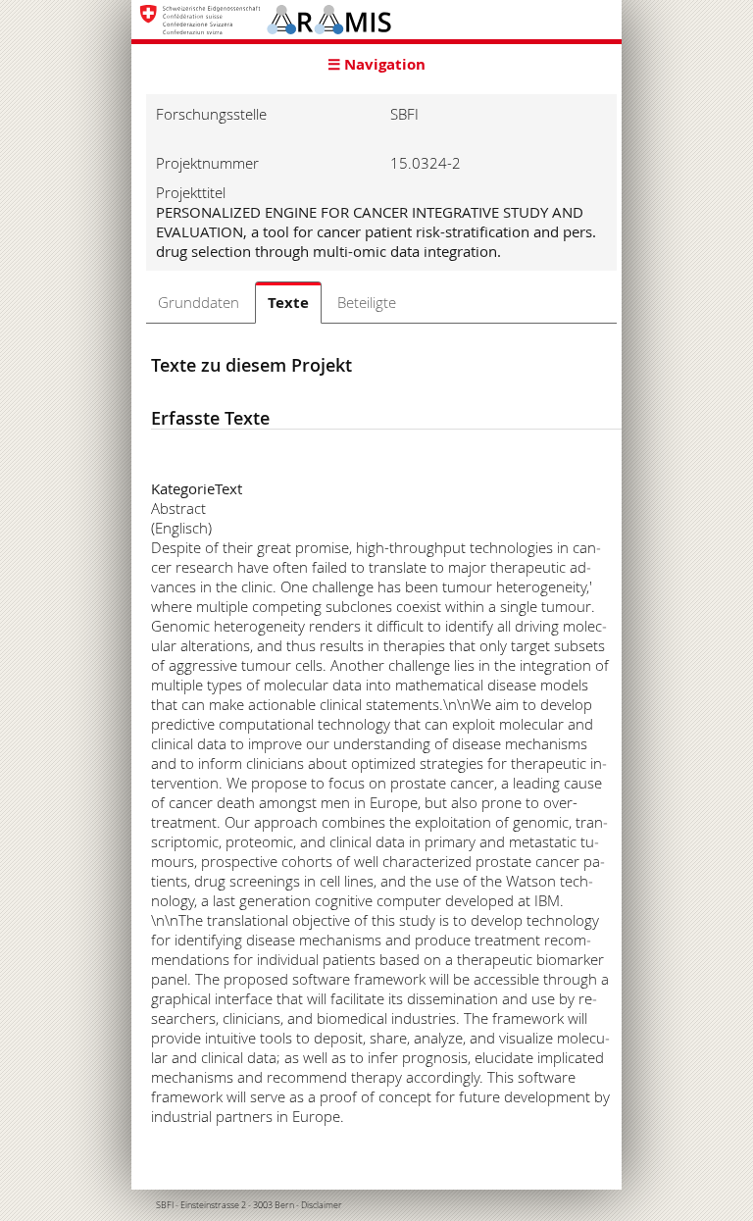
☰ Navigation (376, 64)
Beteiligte (366, 302)
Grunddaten (198, 302)
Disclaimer (321, 1205)
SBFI (165, 1205)
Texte (288, 302)
